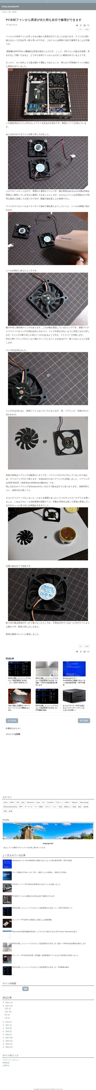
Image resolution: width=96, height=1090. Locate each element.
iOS (17, 802)
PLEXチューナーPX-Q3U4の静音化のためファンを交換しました (36, 884)
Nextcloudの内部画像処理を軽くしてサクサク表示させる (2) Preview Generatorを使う (44, 932)
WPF (21, 807)
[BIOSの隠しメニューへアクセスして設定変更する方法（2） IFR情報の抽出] (47, 700)
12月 (7, 1008)
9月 (6, 1015)
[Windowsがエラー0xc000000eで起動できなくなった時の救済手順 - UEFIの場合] (74, 673)
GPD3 (12, 802)
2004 (8, 1047)
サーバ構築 (39, 807)
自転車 (86, 807)
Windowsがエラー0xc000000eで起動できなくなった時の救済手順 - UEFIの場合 (42, 860)
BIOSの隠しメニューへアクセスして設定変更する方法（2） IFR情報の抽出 (40, 967)
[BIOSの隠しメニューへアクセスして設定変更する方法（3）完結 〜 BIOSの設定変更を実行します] (47, 673)
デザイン (48, 807)
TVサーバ (59, 802)
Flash (6, 802)
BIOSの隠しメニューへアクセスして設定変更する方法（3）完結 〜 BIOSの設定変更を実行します (49, 943)
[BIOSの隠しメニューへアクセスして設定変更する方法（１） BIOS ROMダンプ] (19, 673)
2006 (8, 1041)
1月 (6, 1018)
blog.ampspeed (10, 6)
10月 (7, 1012)
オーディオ (29, 807)
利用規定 (6, 1063)
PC (81, 29)
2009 (8, 1031)
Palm (38, 802)
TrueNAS (50, 802)
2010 (8, 1028)
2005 (8, 1044)
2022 (8, 1006)
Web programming (10, 807)
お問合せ (6, 1065)
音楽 (60, 807)
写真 (5, 811)
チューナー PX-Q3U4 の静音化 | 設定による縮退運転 (32, 920)
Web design (84, 802)
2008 (8, 1034)
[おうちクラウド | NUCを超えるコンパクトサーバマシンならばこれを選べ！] (74, 700)
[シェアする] (80, 25)
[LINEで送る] (84, 25)
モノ (55, 807)
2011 (8, 1025)
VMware (75, 802)
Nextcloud (30, 802)
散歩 (79, 807)
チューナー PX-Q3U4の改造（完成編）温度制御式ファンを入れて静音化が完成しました (45, 955)
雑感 (74, 807)
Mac (23, 802)
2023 (8, 1002)
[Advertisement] (33, 1079)
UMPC (67, 802)
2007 (8, 1038)
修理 (86, 29)
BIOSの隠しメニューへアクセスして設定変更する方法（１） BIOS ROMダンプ (42, 908)
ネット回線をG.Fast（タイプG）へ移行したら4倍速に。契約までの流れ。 (40, 872)
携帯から (67, 807)
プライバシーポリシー (11, 1060)
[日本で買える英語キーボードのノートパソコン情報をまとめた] (19, 700)
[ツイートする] (77, 25)
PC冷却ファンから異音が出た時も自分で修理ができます (33, 896)
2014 (8, 1022)
